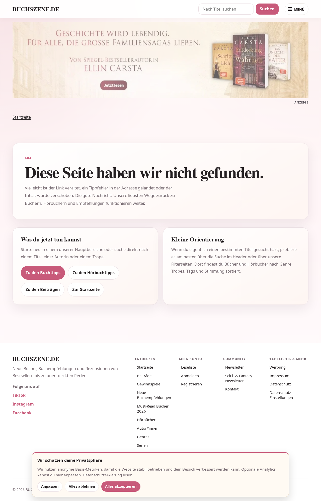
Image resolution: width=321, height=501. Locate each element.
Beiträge (144, 375)
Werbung (278, 367)
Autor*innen (147, 428)
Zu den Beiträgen (43, 289)
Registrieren (191, 383)
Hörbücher (146, 419)
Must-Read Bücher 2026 (153, 409)
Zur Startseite (86, 289)
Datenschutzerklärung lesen (107, 474)
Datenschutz (280, 383)
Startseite (22, 117)
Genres (143, 436)
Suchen (267, 9)
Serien (142, 445)
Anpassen (49, 486)
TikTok (19, 395)
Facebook (22, 413)
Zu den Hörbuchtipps (94, 272)
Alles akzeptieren (120, 486)
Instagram (23, 404)
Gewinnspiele (148, 383)
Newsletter (234, 367)
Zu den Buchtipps (43, 272)
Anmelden (190, 375)
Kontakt (231, 388)
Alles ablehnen (82, 486)
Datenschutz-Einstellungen (281, 395)
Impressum (279, 375)
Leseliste (188, 367)
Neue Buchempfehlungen (154, 395)
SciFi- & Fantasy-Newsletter (239, 378)
